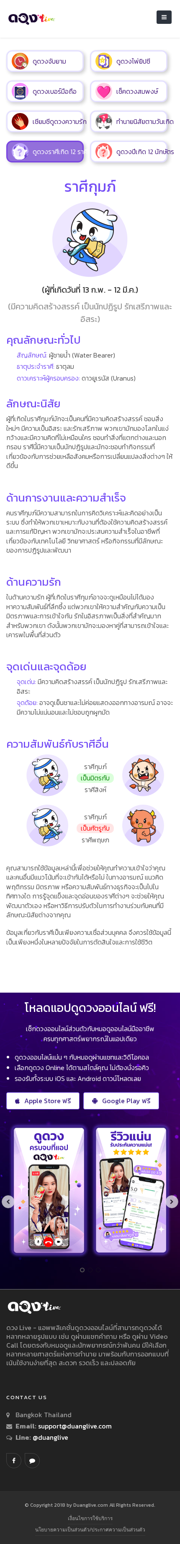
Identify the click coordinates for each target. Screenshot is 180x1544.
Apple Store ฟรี (47, 1101)
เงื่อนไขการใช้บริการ (90, 1518)
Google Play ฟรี (126, 1101)
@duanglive (49, 1437)
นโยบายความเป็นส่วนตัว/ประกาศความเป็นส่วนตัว (90, 1529)
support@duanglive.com (75, 1426)
